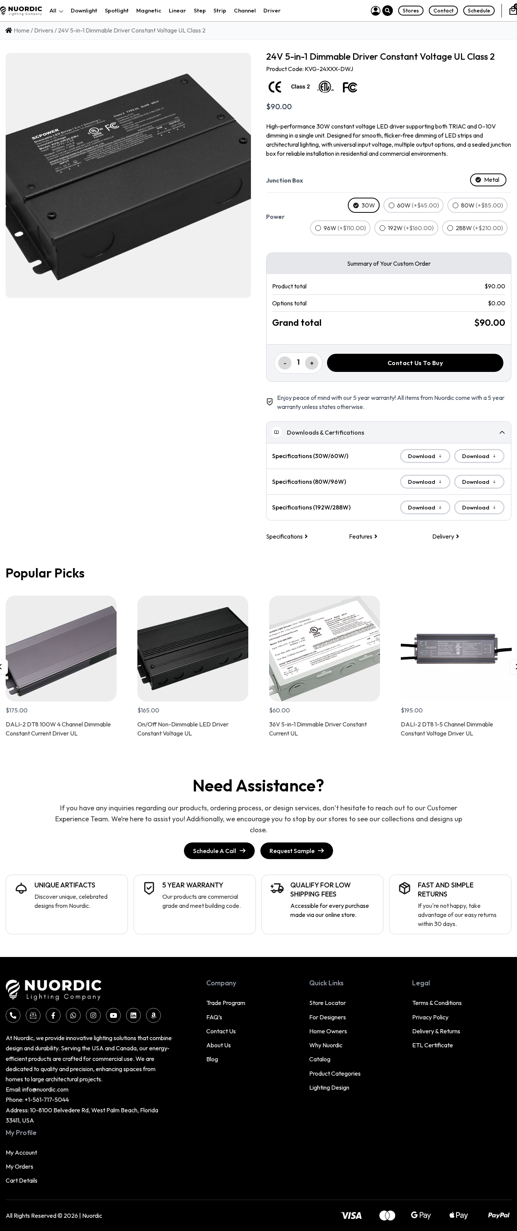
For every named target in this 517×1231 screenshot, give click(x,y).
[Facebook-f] (53, 1015)
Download (421, 456)
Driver (272, 10)
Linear (177, 10)
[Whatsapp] (73, 1015)
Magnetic (148, 10)
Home (22, 30)
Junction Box (284, 180)
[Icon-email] (33, 1015)
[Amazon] (153, 1015)
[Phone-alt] (13, 1015)
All (53, 10)
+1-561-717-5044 (47, 1099)
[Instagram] (93, 1015)
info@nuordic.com (45, 1089)
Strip (219, 10)
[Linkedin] (133, 1015)
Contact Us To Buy (415, 363)
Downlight (84, 10)
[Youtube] (113, 1015)
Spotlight (117, 10)
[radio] (488, 180)
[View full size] (128, 175)
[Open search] (387, 10)
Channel (245, 10)
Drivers (43, 30)
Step (200, 10)
